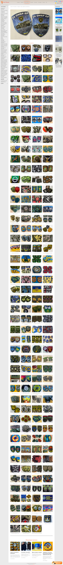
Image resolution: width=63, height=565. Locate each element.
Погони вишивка (15, 383)
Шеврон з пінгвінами (48, 523)
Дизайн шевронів (47, 413)
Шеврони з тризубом (37, 124)
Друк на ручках (3, 26)
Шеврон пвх (37, 423)
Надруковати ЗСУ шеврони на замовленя (26, 324)
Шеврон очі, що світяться (47, 213)
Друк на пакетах (3, 66)
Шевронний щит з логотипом (47, 73)
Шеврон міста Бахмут (15, 184)
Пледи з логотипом (4, 77)
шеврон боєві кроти (26, 413)
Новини (22, 2)
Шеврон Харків (37, 263)
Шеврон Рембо (15, 483)
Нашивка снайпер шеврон (15, 363)
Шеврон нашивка (26, 423)
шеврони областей (47, 313)
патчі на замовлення (26, 233)
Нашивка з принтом (37, 443)
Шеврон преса (48, 223)
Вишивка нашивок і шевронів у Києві (15, 84)
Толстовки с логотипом (25, 552)
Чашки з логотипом (4, 23)
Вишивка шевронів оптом (15, 533)
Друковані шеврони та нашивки (26, 334)
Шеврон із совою (15, 493)
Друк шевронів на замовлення (26, 493)
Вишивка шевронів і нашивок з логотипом (15, 443)
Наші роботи (27, 2)
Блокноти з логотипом (4, 10)
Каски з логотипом (3, 72)
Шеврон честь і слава (37, 313)
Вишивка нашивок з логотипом (26, 83)
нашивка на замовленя (37, 323)
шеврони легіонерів (37, 274)
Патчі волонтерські (26, 523)
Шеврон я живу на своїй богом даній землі (47, 174)
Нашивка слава (48, 163)
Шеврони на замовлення (36, 483)
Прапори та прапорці (4, 17)
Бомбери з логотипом (4, 73)
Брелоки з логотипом (4, 36)
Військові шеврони (47, 124)
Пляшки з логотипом (4, 60)
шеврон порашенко (48, 473)
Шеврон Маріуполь (48, 483)
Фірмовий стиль (3, 81)
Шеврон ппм (48, 423)
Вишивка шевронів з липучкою (26, 73)
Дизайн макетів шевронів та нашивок (37, 393)
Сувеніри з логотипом (4, 70)
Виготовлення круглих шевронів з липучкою (26, 114)
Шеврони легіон (37, 473)
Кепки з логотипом (3, 22)
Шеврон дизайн (15, 413)
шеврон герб (15, 163)
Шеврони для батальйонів (26, 124)
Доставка (39, 2)
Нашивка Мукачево (47, 433)
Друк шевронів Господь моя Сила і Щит (37, 513)
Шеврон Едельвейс (26, 173)
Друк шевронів (26, 163)
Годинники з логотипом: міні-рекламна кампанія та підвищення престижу (47, 553)
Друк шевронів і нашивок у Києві (37, 73)
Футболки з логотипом (4, 13)
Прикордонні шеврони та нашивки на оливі (47, 324)
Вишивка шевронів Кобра (15, 523)
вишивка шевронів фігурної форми (37, 63)
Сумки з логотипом (3, 50)
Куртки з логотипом (4, 74)
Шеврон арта (15, 473)
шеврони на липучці (15, 173)
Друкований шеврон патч (26, 274)
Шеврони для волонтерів (37, 334)
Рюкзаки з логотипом (4, 43)
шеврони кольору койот (36, 523)
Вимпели (2, 38)
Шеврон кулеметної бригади (26, 443)
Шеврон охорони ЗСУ (26, 223)
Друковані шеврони (26, 313)
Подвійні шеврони (47, 243)
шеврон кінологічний (48, 443)
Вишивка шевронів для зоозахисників (15, 114)
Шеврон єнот (48, 373)
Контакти (35, 2)
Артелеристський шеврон (15, 223)
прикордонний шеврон (15, 263)
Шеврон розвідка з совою (15, 243)
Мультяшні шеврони (15, 323)
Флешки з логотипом (4, 59)
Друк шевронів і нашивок (37, 373)
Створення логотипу (4, 80)
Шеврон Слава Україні (26, 483)
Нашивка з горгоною (37, 173)
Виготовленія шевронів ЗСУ (48, 334)
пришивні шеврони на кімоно (47, 62)
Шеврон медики (37, 463)
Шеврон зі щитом (15, 313)
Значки (2, 37)
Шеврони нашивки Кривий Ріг (37, 363)
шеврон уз (26, 62)
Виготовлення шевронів (47, 134)
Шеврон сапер (26, 363)
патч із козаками (15, 463)
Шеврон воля (37, 213)
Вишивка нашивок (26, 373)
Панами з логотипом (4, 49)
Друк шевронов (15, 213)
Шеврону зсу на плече (15, 274)
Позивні (48, 463)
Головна (18, 2)
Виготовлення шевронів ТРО (37, 113)
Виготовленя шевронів (15, 334)
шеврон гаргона (37, 163)
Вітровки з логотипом (4, 32)
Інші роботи (31, 43)
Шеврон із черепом (15, 233)
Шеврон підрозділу (48, 233)
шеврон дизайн (15, 433)
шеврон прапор (37, 184)
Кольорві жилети (15, 423)
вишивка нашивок (15, 73)
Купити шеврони (15, 373)
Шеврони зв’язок (36, 433)
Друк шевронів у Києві (15, 393)
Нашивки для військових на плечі (26, 243)
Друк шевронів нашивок (36, 134)
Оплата (44, 2)
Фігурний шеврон (47, 363)
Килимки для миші (3, 56)
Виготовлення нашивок (26, 284)
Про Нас (32, 2)
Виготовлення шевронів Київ (26, 184)
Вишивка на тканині (26, 463)
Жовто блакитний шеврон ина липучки (47, 264)
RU (46, 2)
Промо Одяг (2, 33)
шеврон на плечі (37, 233)
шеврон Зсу (47, 284)
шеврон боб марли (37, 413)
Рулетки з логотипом (4, 67)
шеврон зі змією (26, 433)
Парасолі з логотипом (4, 16)
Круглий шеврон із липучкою (48, 274)
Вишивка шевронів (37, 83)
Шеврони (18, 6)
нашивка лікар (37, 243)
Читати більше (12, 558)
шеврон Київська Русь (37, 493)
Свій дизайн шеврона (26, 533)
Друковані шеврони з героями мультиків (47, 253)
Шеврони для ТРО (15, 124)
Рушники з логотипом (4, 44)
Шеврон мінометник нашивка (47, 393)
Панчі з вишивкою (26, 263)
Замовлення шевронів (26, 134)
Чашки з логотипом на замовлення (14, 553)
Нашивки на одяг (36, 383)
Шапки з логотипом (4, 71)
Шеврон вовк (15, 62)
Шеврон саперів (37, 223)
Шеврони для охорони (47, 83)
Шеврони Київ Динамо (26, 213)
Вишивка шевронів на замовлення (37, 533)
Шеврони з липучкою (48, 113)
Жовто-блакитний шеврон (15, 134)
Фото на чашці (3, 29)
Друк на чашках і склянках (37, 552)
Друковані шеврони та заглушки (15, 284)
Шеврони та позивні (48, 184)
